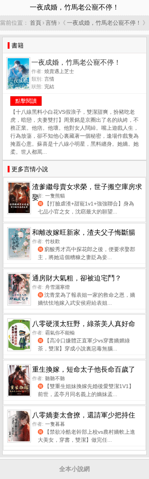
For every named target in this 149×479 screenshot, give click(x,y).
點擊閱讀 (26, 101)
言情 (51, 22)
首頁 (35, 22)
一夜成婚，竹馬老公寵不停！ (104, 22)
